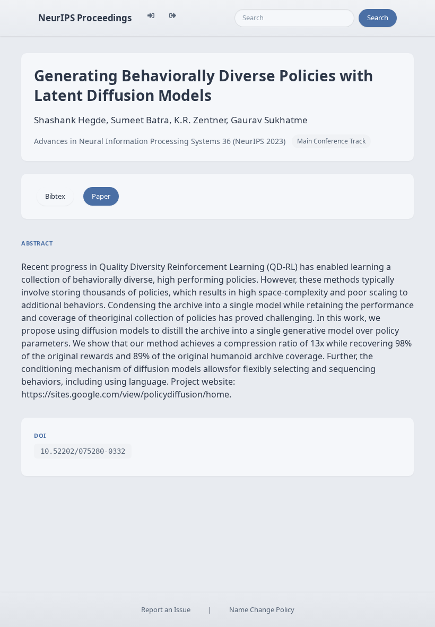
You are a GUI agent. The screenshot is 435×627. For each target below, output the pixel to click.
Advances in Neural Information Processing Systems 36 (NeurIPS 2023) (159, 141)
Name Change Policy (261, 609)
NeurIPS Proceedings (85, 18)
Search (377, 17)
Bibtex (55, 196)
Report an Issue (165, 609)
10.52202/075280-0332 (82, 451)
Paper (101, 196)
